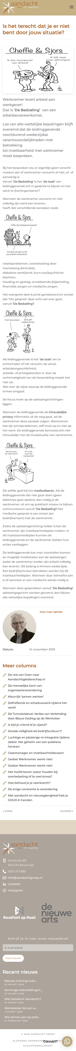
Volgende (65, 811)
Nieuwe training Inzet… (20, 981)
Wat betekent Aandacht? (22, 999)
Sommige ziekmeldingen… (23, 990)
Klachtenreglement (38, 1045)
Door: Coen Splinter (51, 611)
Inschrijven (13, 958)
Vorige (8, 811)
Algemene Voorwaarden (30, 1041)
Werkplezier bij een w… (20, 1008)
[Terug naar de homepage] (20, 7)
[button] (71, 7)
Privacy (57, 1041)
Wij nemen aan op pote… (22, 1017)
